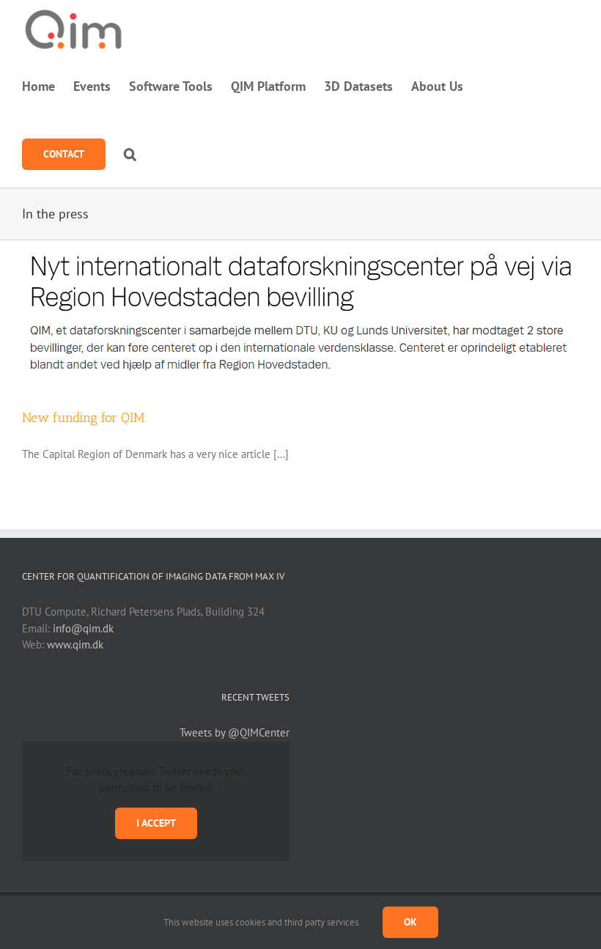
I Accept (156, 823)
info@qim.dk (83, 628)
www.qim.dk (75, 644)
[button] (130, 154)
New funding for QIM (83, 418)
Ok (410, 921)
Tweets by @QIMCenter (235, 732)
